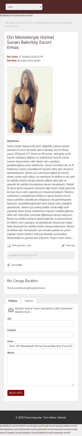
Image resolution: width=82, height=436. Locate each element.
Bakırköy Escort (24, 23)
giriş (29, 288)
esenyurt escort (62, 429)
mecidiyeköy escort (10, 429)
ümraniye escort (62, 432)
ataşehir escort (30, 432)
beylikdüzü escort (9, 15)
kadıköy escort (45, 432)
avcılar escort (25, 15)
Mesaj (10, 352)
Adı (9, 318)
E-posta (11, 330)
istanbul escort (14, 432)
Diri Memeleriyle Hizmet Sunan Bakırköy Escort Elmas (30, 42)
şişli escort (38, 426)
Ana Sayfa (10, 23)
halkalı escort (25, 426)
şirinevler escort (28, 429)
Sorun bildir (17, 265)
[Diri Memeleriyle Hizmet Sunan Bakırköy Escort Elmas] (29, 100)
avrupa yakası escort (66, 426)
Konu (10, 341)
